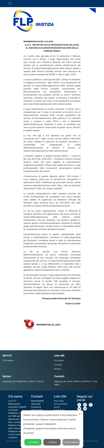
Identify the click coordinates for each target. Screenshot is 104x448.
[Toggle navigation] (9, 3)
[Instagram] (91, 405)
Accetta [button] (34, 442)
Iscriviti (57, 407)
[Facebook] (79, 405)
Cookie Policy (59, 410)
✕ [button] (80, 414)
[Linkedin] (85, 405)
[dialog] (52, 429)
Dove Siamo (59, 401)
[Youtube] (85, 409)
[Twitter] (79, 409)
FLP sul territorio (60, 404)
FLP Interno (8, 360)
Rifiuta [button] (53, 442)
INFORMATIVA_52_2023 (48, 324)
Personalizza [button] (72, 442)
